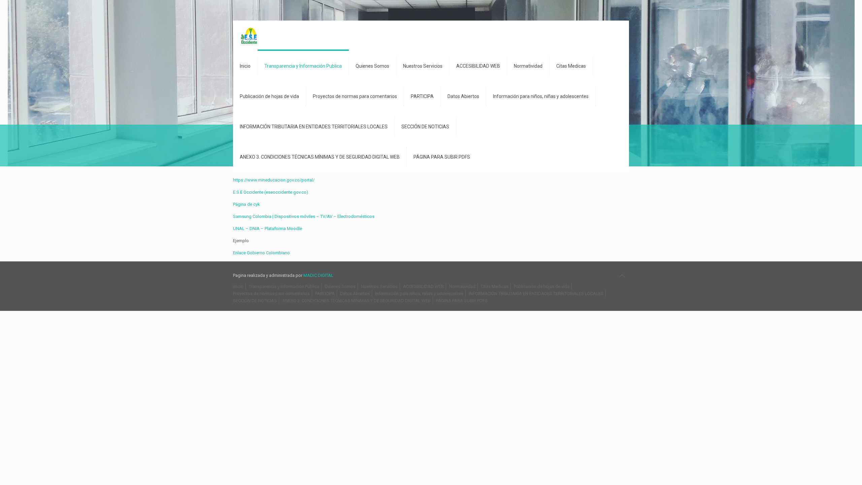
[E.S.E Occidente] (250, 36)
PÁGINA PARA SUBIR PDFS (462, 300)
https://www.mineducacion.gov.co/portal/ (273, 180)
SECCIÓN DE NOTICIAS (255, 300)
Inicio (238, 286)
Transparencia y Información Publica (284, 286)
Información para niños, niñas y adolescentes (419, 293)
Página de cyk (246, 204)
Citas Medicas (494, 286)
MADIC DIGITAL (318, 275)
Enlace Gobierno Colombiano (261, 252)
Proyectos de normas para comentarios (271, 293)
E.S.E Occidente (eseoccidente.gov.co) (270, 192)
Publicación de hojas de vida (541, 286)
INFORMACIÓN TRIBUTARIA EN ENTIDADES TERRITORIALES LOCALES (536, 293)
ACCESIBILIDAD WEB (423, 286)
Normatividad (462, 286)
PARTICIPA (325, 293)
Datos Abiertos (355, 293)
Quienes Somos (340, 286)
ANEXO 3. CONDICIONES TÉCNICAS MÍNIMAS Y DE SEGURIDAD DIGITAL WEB (356, 300)
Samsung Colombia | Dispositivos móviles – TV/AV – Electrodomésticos (303, 216)
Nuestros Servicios (379, 286)
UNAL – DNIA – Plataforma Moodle (267, 228)
